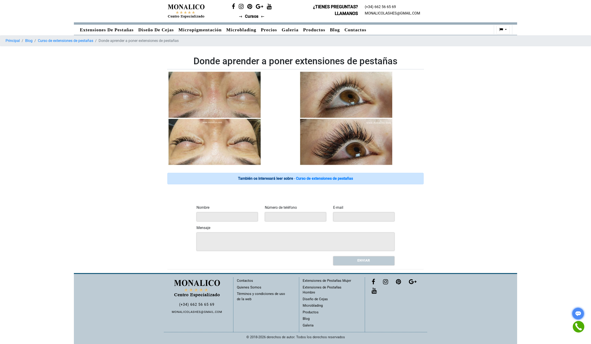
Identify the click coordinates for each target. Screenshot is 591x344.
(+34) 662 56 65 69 (196, 304)
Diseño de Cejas (156, 29)
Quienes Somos (249, 287)
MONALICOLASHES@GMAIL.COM (197, 312)
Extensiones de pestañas (107, 29)
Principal (13, 40)
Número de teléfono (281, 207)
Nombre (202, 207)
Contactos (355, 29)
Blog (335, 29)
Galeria (290, 29)
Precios (269, 29)
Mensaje (203, 228)
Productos (314, 29)
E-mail (338, 207)
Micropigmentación (200, 29)
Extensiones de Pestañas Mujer (327, 281)
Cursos (252, 16)
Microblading (241, 29)
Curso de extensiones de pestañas (65, 40)
